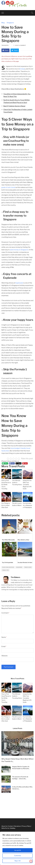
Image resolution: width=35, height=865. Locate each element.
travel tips (5, 570)
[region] (17, 848)
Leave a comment (20, 45)
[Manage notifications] (30, 861)
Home (2, 800)
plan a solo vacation (8, 567)
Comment (5, 613)
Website (4, 656)
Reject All (17, 861)
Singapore (10, 23)
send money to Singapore (19, 250)
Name (4, 637)
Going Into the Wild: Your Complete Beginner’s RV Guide (27, 484)
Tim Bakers (5, 45)
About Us (3, 804)
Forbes (22, 69)
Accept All (17, 850)
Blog (3, 23)
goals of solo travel (8, 187)
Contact (2, 808)
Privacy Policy (4, 817)
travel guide (27, 567)
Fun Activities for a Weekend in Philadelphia (27, 505)
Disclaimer (3, 813)
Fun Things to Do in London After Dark (5, 505)
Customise (17, 855)
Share (6, 50)
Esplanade (19, 283)
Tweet (15, 50)
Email (3, 646)
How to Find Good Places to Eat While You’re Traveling (6, 484)
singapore (19, 567)
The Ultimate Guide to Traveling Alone (17, 482)
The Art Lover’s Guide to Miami (17, 504)
